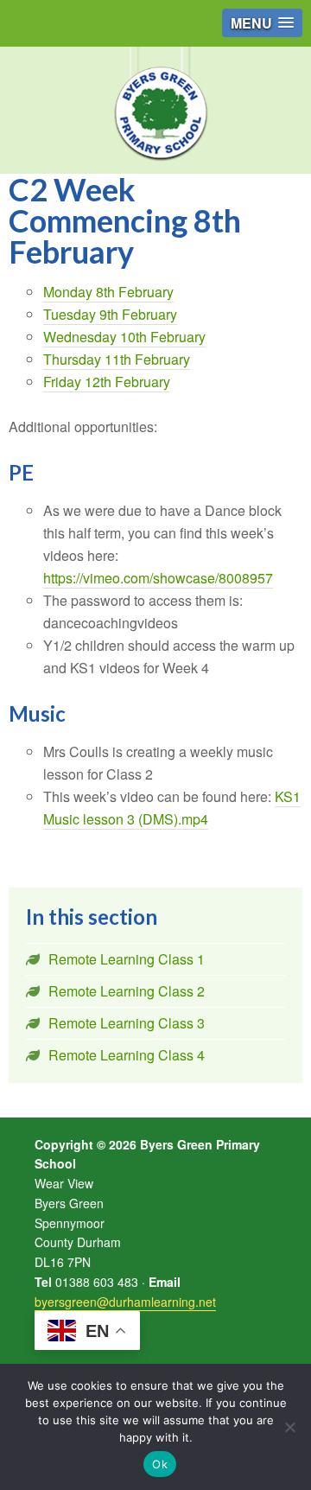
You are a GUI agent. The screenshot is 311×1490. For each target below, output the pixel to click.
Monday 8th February (108, 292)
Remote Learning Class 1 (126, 959)
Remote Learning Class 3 (126, 1023)
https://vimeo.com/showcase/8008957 (158, 578)
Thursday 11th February (116, 359)
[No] (289, 1427)
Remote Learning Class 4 (126, 1055)
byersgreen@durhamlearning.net (125, 1301)
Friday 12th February (106, 382)
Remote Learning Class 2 (126, 991)
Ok (160, 1464)
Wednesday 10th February (124, 337)
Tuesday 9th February (110, 314)
